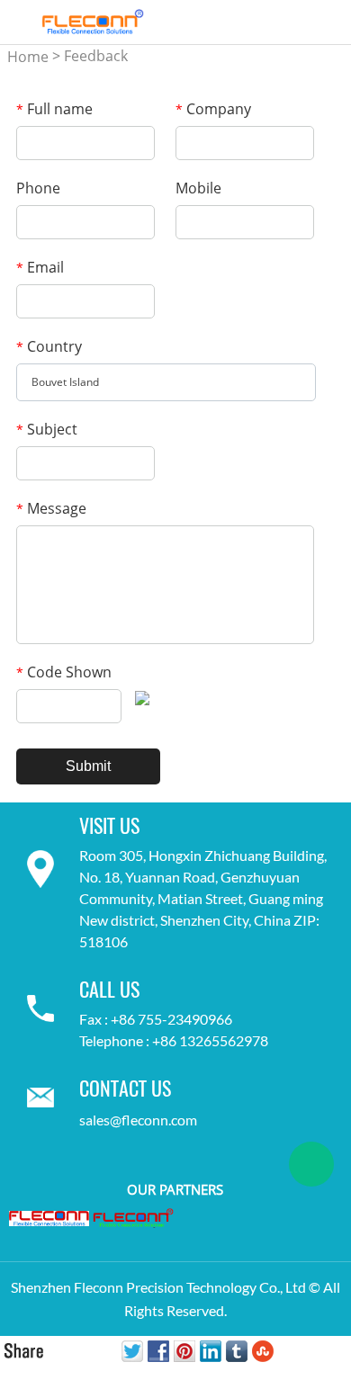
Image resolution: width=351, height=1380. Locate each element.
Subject (46, 429)
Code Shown (64, 672)
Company (213, 109)
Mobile (198, 188)
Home (28, 57)
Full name (54, 109)
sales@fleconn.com (138, 1119)
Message (51, 508)
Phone (38, 188)
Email (40, 267)
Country (49, 346)
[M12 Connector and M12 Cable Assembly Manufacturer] (49, 1217)
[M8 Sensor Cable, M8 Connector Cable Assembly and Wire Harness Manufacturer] (133, 1218)
